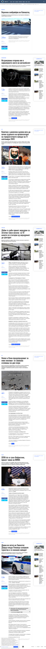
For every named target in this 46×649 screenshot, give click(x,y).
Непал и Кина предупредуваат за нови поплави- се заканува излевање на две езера (14, 360)
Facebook (32, 646)
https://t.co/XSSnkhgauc (15, 610)
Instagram (38, 646)
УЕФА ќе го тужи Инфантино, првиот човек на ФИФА (15, 4)
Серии (26, 1)
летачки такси (24, 263)
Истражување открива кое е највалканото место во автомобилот (15, 61)
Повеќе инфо (16, 645)
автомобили (16, 107)
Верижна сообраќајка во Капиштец (15, 12)
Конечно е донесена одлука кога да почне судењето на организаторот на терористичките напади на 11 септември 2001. (15, 135)
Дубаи (10, 262)
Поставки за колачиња (4, 646)
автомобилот (14, 118)
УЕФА (15, 489)
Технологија (3, 227)
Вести (11, 1)
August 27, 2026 (19, 612)
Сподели (5, 46)
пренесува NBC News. (19, 169)
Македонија (3, 9)
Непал (26, 395)
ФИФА (15, 491)
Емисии (24, 1)
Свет (2, 129)
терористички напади (16, 216)
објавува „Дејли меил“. (16, 582)
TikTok (45, 646)
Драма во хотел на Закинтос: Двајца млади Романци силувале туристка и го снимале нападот (14, 547)
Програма (20, 1)
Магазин (16, 1)
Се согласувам (16, 646)
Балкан (2, 542)
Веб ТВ (29, 1)
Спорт (14, 1)
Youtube (42, 646)
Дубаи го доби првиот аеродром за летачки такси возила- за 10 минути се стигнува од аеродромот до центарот (15, 234)
